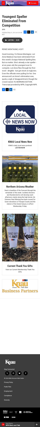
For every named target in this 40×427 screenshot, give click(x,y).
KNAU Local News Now (20, 141)
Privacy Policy (8, 382)
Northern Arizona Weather (20, 186)
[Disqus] (20, 326)
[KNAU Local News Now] (20, 119)
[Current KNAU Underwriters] (20, 285)
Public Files (7, 387)
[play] (3, 424)
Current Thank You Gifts (20, 265)
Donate (33, 3)
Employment (8, 391)
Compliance (8, 395)
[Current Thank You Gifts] (20, 237)
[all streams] (37, 424)
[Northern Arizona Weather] (20, 168)
